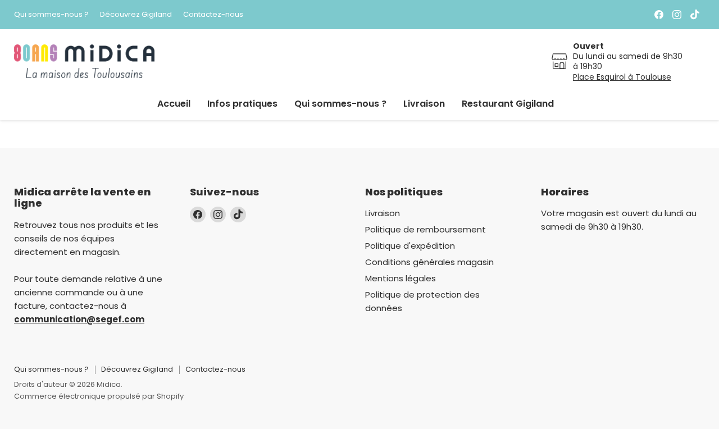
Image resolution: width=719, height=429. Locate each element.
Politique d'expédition (410, 246)
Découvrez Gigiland (136, 15)
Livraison (424, 103)
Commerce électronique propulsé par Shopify (99, 396)
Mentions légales (400, 278)
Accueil (173, 103)
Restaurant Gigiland (508, 103)
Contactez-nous (213, 15)
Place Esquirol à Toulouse (622, 77)
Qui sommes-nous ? (51, 15)
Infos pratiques (242, 103)
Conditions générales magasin (429, 262)
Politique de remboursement (425, 229)
